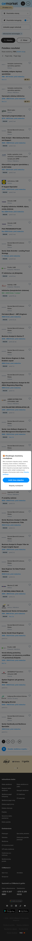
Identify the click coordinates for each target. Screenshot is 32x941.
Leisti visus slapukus (16, 480)
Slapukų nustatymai (16, 485)
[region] (16, 470)
